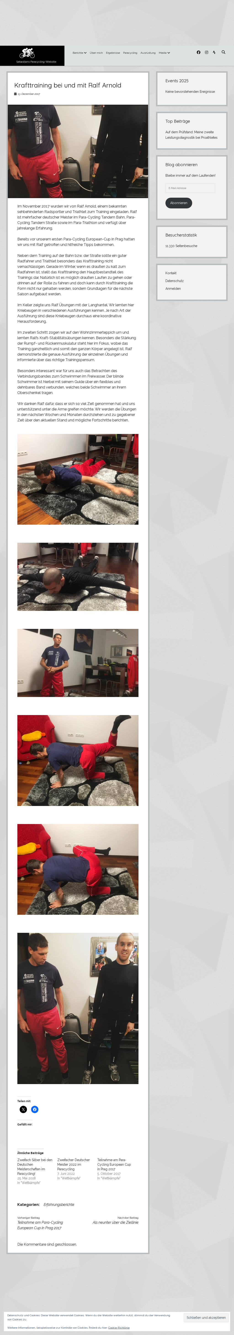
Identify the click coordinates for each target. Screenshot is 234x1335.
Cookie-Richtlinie (119, 1327)
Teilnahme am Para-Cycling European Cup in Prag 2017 (114, 1164)
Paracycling (130, 52)
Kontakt (170, 273)
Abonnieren (178, 203)
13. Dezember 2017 (29, 94)
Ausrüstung (148, 52)
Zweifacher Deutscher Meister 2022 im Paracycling (73, 1164)
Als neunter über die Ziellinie (115, 1222)
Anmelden (173, 288)
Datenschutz (174, 281)
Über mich (96, 52)
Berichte (78, 52)
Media (163, 52)
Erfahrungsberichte (59, 1204)
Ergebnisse (113, 52)
